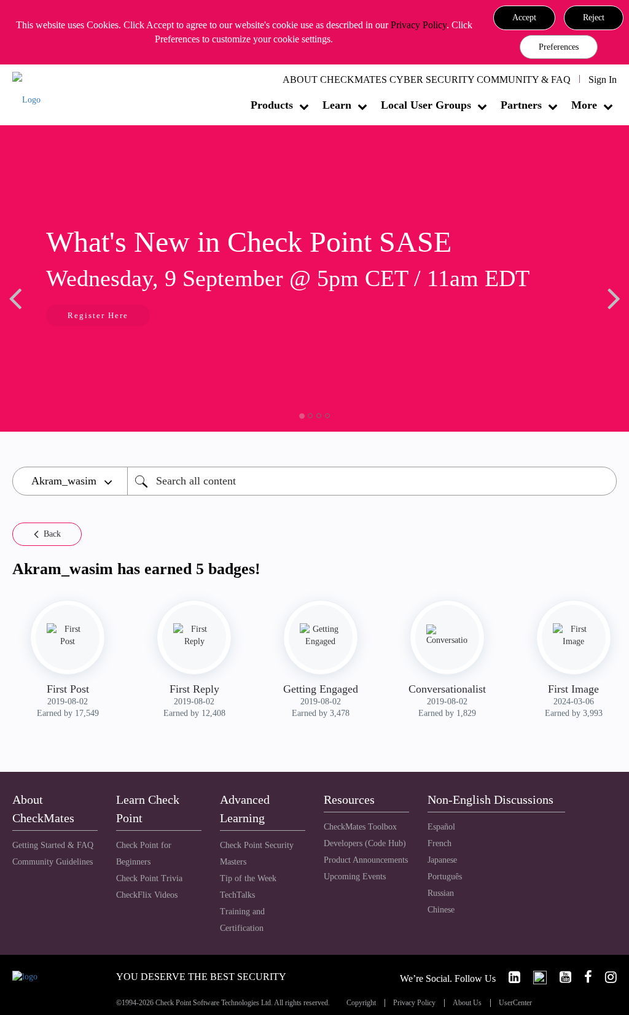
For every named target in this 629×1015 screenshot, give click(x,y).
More (584, 105)
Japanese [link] (442, 860)
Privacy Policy (419, 25)
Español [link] (441, 826)
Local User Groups (426, 105)
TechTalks (237, 895)
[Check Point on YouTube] (560, 977)
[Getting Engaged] (321, 635)
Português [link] (445, 876)
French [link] (439, 843)
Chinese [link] (441, 909)
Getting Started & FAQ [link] (52, 845)
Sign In (602, 79)
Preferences (559, 47)
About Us (467, 1003)
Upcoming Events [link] (355, 876)
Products (272, 105)
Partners (521, 105)
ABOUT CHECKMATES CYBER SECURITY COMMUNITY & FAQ (427, 79)
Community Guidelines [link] (52, 861)
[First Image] (574, 635)
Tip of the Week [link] (248, 878)
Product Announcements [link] (366, 860)
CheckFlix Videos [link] (147, 895)
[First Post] (67, 635)
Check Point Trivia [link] (149, 878)
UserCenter (515, 1003)
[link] (509, 977)
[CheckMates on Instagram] (606, 977)
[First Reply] (194, 635)
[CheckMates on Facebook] (583, 977)
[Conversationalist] (447, 635)
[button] (524, 18)
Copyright (361, 1003)
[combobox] (372, 481)
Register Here (98, 315)
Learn (336, 105)
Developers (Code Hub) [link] (365, 843)
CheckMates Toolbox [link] (360, 826)
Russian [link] (441, 893)
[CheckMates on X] (535, 977)
